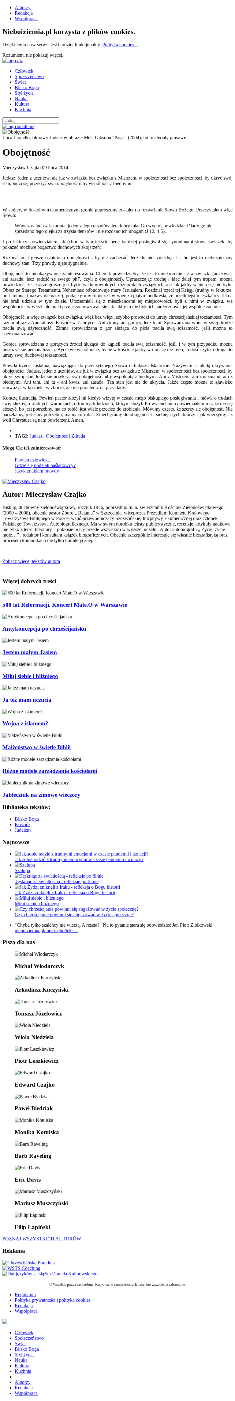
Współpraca (26, 18)
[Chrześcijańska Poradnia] (28, 1262)
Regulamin (25, 1294)
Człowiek (24, 71)
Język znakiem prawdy (37, 470)
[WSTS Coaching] (21, 1268)
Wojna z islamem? (25, 723)
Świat (20, 82)
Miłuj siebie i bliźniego (30, 676)
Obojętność (57, 436)
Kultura (22, 104)
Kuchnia (23, 109)
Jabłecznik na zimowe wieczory (41, 795)
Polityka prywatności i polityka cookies (53, 1300)
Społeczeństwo (29, 76)
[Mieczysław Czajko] (24, 481)
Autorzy (23, 7)
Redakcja (24, 13)
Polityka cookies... (120, 44)
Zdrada (78, 436)
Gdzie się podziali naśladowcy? (45, 465)
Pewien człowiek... (33, 459)
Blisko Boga (27, 87)
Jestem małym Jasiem (29, 652)
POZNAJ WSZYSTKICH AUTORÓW (41, 1238)
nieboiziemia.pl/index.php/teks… (46, 930)
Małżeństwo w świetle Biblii (36, 747)
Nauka (21, 98)
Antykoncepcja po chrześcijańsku (44, 628)
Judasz (36, 436)
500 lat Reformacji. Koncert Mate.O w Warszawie (64, 605)
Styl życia (24, 93)
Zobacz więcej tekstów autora (31, 561)
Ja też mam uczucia (26, 700)
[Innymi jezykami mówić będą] (50, 1273)
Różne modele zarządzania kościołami (49, 771)
